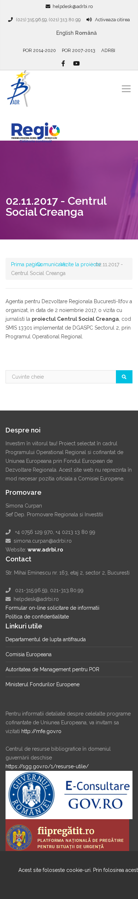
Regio (39, 127)
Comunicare (51, 264)
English (65, 33)
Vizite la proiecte (80, 264)
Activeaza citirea (112, 19)
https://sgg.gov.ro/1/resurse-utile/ (47, 766)
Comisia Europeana (29, 654)
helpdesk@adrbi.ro (73, 6)
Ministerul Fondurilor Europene (42, 684)
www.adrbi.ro (45, 550)
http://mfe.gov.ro (41, 731)
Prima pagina (26, 264)
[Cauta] (124, 376)
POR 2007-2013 (78, 50)
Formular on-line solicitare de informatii (52, 608)
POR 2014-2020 (39, 50)
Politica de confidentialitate (37, 617)
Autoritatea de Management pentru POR (52, 669)
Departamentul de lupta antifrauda (46, 639)
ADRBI (108, 50)
